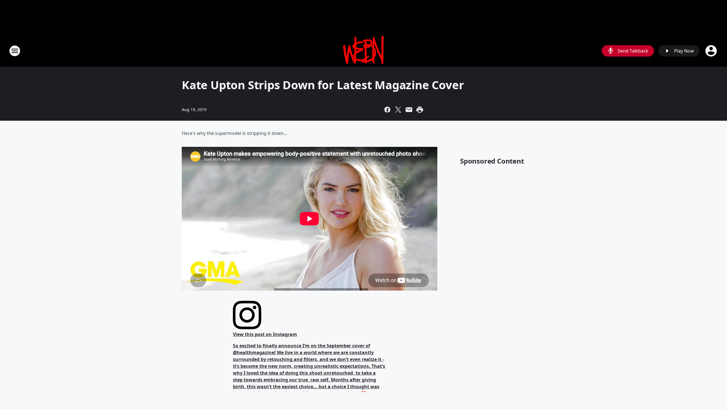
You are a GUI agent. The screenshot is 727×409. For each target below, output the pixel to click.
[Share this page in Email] (409, 110)
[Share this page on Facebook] (387, 110)
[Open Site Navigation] (14, 51)
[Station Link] (363, 51)
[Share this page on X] (398, 110)
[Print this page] (420, 110)
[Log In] (711, 51)
